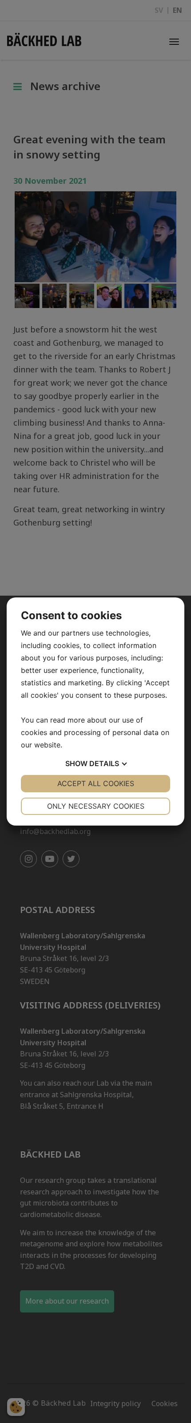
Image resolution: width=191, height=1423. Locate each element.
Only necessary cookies (95, 806)
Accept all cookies (95, 783)
